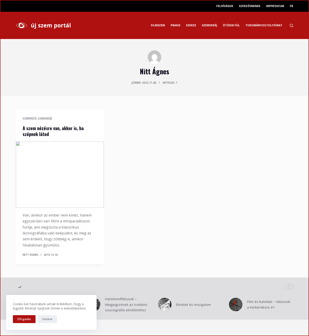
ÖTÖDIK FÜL (231, 25)
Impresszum (275, 6)
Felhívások (224, 6)
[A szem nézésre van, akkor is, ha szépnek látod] (60, 174)
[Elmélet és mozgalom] (164, 304)
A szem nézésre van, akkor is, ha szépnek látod (53, 131)
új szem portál (51, 25)
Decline (47, 319)
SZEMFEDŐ (29, 118)
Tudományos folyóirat (263, 25)
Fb (291, 6)
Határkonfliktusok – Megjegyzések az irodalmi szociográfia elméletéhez (126, 304)
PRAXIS (175, 25)
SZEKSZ (191, 25)
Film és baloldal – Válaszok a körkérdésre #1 (268, 304)
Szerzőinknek (249, 6)
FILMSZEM (158, 25)
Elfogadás (24, 319)
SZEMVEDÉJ (209, 25)
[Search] (291, 25)
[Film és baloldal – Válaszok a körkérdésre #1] (235, 304)
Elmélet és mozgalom (193, 304)
